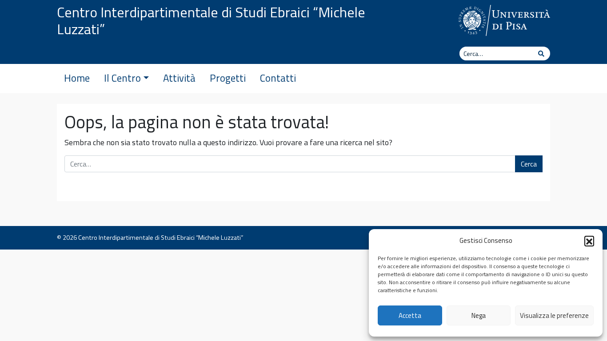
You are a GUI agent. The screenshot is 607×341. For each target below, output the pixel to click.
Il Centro (122, 78)
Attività (179, 78)
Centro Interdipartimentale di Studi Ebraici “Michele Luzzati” (211, 20)
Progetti (228, 78)
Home (77, 78)
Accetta (410, 315)
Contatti (278, 78)
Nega (478, 315)
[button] (589, 240)
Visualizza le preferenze (554, 315)
